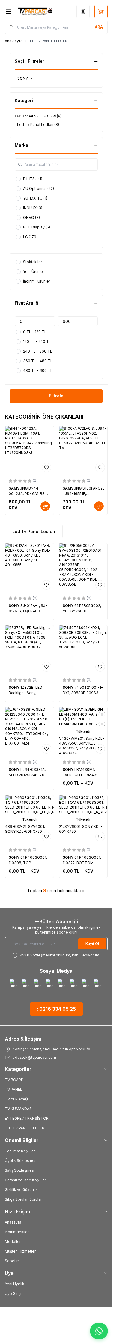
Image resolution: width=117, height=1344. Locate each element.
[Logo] (35, 11)
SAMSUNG (18, 488)
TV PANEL (13, 1089)
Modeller (13, 1241)
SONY (14, 605)
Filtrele (56, 395)
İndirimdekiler (17, 1232)
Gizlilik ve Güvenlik (21, 1189)
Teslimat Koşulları (20, 1151)
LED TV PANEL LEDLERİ (25, 1128)
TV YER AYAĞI (17, 1099)
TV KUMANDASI (19, 1108)
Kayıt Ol (92, 943)
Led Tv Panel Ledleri (33, 531)
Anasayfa (13, 1222)
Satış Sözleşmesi (20, 1170)
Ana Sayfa (13, 41)
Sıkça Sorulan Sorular (23, 1199)
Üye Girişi (13, 1293)
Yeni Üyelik (14, 1284)
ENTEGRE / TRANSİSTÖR (27, 1118)
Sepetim (12, 1261)
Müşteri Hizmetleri (21, 1251)
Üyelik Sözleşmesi (21, 1160)
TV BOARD (14, 1079)
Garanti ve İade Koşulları (26, 1180)
